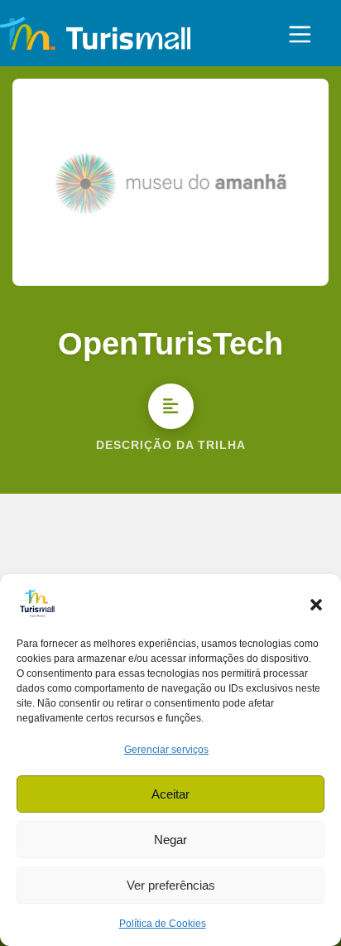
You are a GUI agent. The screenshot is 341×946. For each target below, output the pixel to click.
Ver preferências (171, 885)
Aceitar (170, 794)
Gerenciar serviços (166, 749)
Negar (170, 840)
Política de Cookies (162, 923)
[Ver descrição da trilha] (171, 406)
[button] (316, 603)
